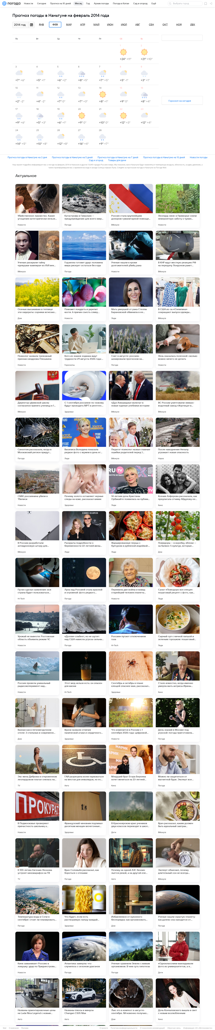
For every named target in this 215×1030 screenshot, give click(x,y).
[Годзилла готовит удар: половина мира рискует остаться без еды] (84, 253)
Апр (82, 24)
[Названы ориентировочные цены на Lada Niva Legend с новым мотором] (37, 1000)
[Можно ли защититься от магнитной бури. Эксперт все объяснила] (178, 767)
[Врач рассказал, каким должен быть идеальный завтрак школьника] (178, 813)
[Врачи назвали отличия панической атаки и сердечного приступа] (84, 720)
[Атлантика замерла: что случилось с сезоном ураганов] (84, 954)
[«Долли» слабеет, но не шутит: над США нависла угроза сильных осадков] (84, 626)
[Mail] (4, 3)
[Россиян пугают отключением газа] (131, 626)
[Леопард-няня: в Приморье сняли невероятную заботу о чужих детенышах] (178, 206)
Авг (137, 24)
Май (96, 24)
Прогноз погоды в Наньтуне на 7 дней (118, 157)
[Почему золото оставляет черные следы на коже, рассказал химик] (84, 486)
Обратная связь (174, 1028)
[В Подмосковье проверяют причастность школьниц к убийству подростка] (37, 813)
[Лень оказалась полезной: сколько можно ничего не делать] (178, 346)
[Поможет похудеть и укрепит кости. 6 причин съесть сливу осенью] (84, 299)
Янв (41, 24)
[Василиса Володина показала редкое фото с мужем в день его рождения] (84, 439)
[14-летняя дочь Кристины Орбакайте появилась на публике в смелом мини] (131, 486)
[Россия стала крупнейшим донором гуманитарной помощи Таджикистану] (131, 206)
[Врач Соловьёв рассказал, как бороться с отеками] (84, 860)
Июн (110, 24)
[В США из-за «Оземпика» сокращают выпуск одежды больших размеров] (178, 299)
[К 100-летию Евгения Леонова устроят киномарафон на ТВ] (37, 860)
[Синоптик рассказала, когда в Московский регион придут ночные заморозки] (37, 439)
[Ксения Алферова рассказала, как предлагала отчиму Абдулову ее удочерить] (178, 486)
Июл (124, 24)
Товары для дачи (117, 160)
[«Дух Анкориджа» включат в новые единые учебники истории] (131, 393)
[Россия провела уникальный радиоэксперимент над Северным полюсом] (37, 673)
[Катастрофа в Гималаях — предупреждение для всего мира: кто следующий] (84, 206)
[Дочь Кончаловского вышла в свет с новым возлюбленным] (178, 1000)
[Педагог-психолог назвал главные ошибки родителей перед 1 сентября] (131, 439)
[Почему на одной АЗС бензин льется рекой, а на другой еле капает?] (131, 860)
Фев (55, 24)
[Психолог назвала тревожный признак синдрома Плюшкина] (37, 346)
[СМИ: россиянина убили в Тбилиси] (37, 486)
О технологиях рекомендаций (152, 1028)
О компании (14, 1028)
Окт (165, 24)
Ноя (179, 24)
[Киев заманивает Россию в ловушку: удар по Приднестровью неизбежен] (37, 954)
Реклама (24, 1028)
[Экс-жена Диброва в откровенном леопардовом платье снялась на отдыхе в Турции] (37, 767)
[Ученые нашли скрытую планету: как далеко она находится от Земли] (178, 907)
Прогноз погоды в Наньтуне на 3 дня (27, 157)
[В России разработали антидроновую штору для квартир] (37, 533)
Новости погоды (198, 157)
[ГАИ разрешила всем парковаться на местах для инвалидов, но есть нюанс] (84, 767)
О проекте (104, 1028)
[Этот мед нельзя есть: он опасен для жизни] (84, 673)
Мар (69, 24)
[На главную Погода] (13, 3)
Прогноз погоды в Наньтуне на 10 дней (164, 157)
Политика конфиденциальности (124, 1028)
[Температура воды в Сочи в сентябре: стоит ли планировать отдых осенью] (37, 907)
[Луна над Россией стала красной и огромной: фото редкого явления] (84, 580)
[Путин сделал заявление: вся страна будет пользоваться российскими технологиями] (37, 580)
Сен (151, 24)
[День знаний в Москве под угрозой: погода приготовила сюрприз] (178, 720)
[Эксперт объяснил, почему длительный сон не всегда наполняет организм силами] (178, 860)
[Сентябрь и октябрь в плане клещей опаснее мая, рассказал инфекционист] (131, 673)
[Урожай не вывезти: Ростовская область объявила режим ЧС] (37, 626)
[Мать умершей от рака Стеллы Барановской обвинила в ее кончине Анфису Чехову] (131, 299)
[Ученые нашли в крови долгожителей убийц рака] (131, 253)
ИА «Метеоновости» (203, 1028)
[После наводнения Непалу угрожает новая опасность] (178, 439)
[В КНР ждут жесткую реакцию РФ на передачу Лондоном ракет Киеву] (178, 253)
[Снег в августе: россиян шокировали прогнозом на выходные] (131, 346)
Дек (192, 24)
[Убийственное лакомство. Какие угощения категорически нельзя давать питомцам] (37, 206)
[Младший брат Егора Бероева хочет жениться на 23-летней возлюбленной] (131, 767)
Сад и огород (96, 160)
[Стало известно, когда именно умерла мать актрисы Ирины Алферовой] (178, 673)
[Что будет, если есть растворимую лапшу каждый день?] (84, 907)
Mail (4, 1028)
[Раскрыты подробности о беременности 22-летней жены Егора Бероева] (84, 533)
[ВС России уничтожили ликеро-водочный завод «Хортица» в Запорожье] (178, 393)
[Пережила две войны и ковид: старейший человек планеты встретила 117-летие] (131, 580)
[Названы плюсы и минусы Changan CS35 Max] (84, 1000)
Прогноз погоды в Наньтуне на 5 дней (72, 157)
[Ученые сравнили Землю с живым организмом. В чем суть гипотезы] (131, 954)
